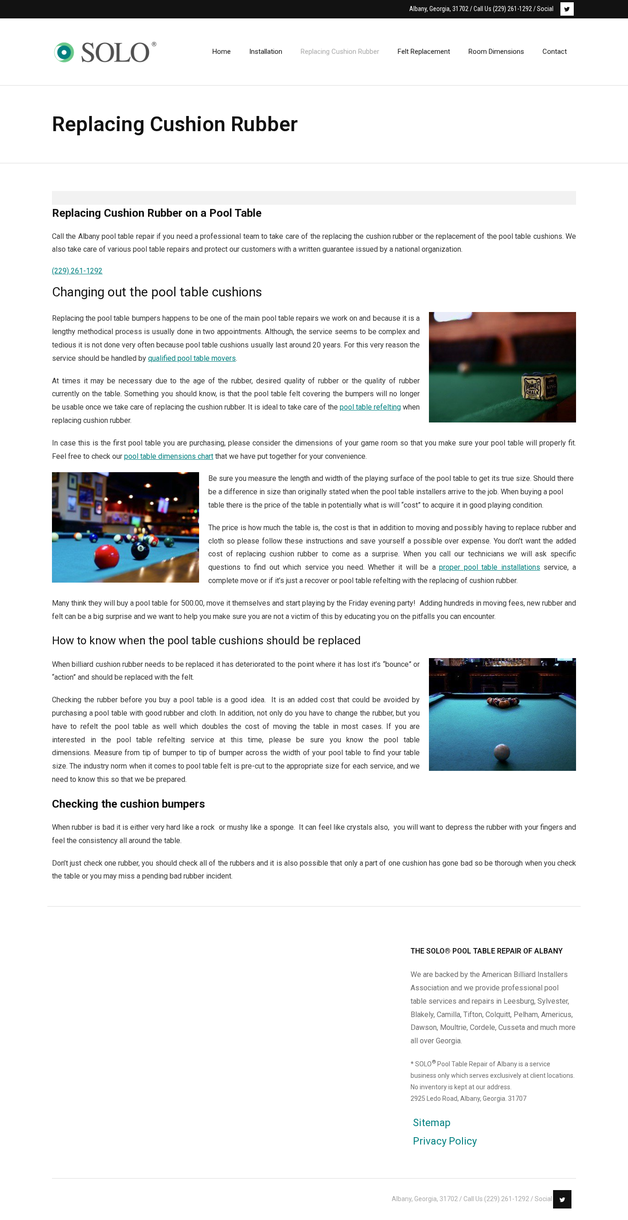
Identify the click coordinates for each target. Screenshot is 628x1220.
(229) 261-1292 (77, 270)
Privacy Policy (445, 1141)
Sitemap (432, 1122)
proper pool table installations (489, 567)
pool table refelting (370, 407)
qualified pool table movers (192, 358)
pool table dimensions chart (168, 456)
